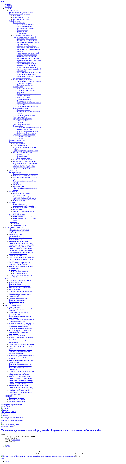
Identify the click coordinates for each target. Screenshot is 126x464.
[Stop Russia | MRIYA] (8, 412)
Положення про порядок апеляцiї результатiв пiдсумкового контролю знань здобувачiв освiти (51, 430)
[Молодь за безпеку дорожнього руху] (13, 422)
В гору (3, 458)
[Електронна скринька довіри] (11, 405)
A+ (2, 1)
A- (5, 1)
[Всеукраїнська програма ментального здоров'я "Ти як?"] (13, 426)
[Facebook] (4, 408)
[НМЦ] (3, 413)
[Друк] (7, 445)
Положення (16, 440)
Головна (7, 461)
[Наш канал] (5, 406)
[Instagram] (4, 410)
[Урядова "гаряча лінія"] (4, 415)
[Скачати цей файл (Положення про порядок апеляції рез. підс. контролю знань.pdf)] (29, 456)
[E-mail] (7, 447)
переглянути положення (66, 456)
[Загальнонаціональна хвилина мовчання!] (13, 419)
